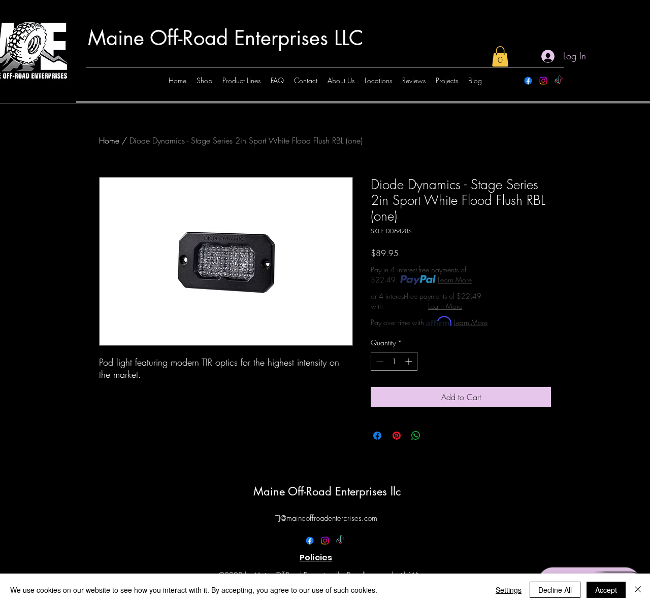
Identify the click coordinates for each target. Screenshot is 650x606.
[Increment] (409, 361)
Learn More (455, 279)
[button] (500, 56)
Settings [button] (509, 590)
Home (109, 140)
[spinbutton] (394, 361)
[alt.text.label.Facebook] (528, 81)
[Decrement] (378, 361)
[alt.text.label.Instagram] (543, 81)
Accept (606, 590)
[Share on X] (435, 436)
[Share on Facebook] (377, 436)
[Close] (638, 590)
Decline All (555, 590)
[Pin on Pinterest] (397, 436)
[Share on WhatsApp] (416, 436)
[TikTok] (559, 81)
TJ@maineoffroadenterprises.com (326, 518)
